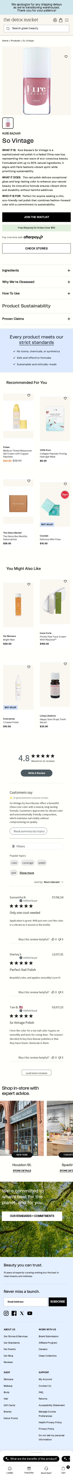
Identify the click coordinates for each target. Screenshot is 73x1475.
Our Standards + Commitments (32, 1216)
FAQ (41, 1392)
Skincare (8, 1379)
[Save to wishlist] (66, 56)
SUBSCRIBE (57, 1301)
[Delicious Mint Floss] (55, 504)
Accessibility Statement (52, 1405)
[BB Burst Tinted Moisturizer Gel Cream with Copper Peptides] (18, 416)
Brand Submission (48, 1336)
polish (42, 862)
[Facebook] (14, 1313)
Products (15, 41)
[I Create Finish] (18, 687)
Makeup (8, 1386)
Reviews (8, 1362)
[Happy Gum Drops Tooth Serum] (55, 684)
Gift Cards (9, 1405)
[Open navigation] (66, 20)
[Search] (8, 29)
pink (13, 872)
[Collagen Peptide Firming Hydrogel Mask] (55, 419)
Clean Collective (48, 1356)
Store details (22, 1171)
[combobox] (48, 882)
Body (7, 1392)
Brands (7, 1412)
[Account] (55, 20)
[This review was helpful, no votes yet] (53, 939)
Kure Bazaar (11, 133)
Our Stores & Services (16, 1336)
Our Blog (8, 1356)
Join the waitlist (36, 217)
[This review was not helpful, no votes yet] (59, 939)
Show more (27, 873)
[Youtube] (29, 1313)
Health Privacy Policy (50, 1422)
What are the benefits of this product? (33, 1458)
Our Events (10, 1349)
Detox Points (11, 1418)
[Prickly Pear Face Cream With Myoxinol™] (55, 602)
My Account (45, 1379)
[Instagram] (6, 1313)
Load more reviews (36, 1073)
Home (5, 41)
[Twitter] (21, 1313)
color (14, 862)
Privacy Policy (46, 1429)
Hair (6, 1399)
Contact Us (45, 1386)
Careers (43, 1349)
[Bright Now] (18, 605)
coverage (27, 862)
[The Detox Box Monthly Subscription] (18, 501)
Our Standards (12, 1343)
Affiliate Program (48, 1343)
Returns (43, 1399)
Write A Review (36, 773)
